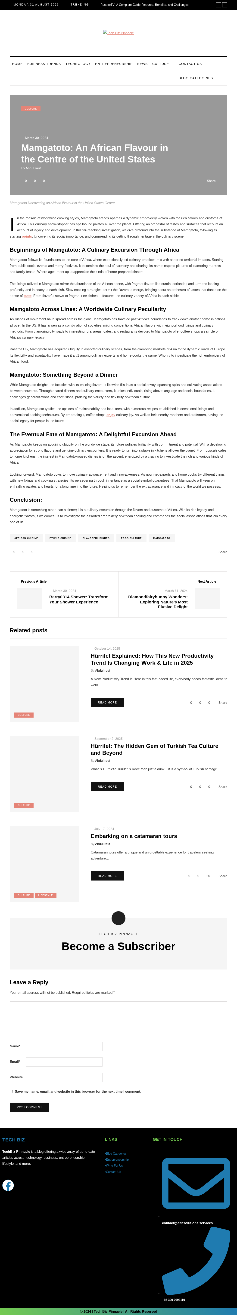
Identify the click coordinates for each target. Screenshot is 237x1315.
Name (15, 1046)
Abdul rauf (33, 168)
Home (17, 64)
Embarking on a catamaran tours (134, 836)
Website (16, 1077)
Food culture (131, 538)
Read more (107, 702)
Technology (77, 64)
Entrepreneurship (114, 64)
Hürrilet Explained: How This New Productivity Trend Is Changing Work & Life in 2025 (152, 659)
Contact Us (190, 64)
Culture (160, 64)
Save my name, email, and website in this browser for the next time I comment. (78, 1091)
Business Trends (44, 64)
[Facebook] (8, 1185)
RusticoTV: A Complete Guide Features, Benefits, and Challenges (144, 4)
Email (15, 1062)
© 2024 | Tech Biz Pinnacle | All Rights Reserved (118, 1311)
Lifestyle (45, 895)
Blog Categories (196, 78)
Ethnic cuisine (61, 538)
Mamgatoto (161, 538)
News (142, 64)
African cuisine (26, 538)
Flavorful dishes (96, 538)
